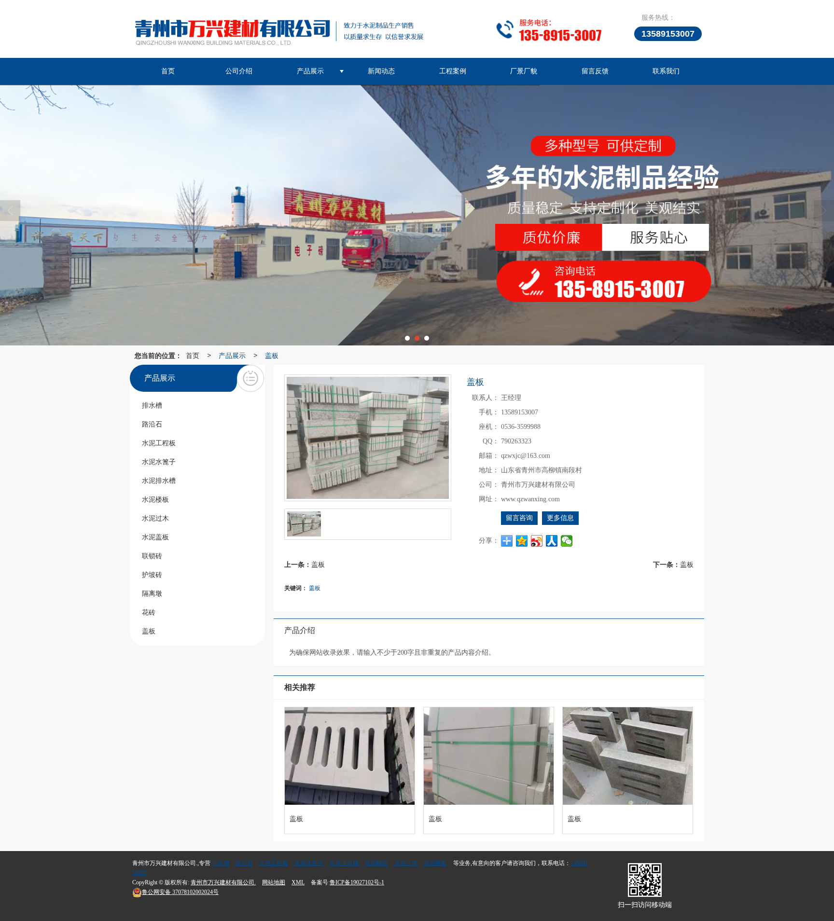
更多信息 (560, 518)
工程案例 (452, 71)
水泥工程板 (273, 863)
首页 (168, 71)
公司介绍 (238, 71)
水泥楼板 (376, 863)
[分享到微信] (567, 541)
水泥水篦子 (308, 863)
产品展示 (310, 71)
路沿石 (244, 863)
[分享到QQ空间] (522, 541)
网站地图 (273, 882)
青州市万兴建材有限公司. (223, 882)
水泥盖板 (435, 863)
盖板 (271, 355)
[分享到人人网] (552, 541)
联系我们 (666, 71)
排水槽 (220, 863)
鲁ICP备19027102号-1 (357, 882)
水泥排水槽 (344, 863)
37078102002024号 (180, 892)
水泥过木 (405, 863)
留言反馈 (595, 71)
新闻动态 (381, 71)
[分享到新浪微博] (537, 541)
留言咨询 (519, 518)
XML (298, 882)
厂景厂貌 (523, 71)
